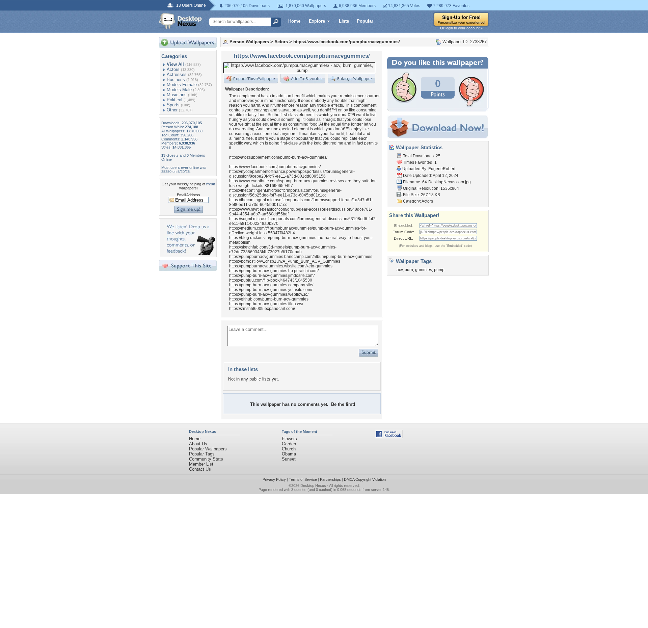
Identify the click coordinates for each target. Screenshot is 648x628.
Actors (173, 69)
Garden (289, 443)
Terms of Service (303, 479)
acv (400, 269)
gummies (423, 269)
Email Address (188, 195)
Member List (201, 464)
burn (409, 269)
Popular (365, 21)
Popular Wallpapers (208, 448)
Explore (317, 21)
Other (172, 109)
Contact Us (200, 469)
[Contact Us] (189, 253)
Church (289, 448)
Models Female (182, 84)
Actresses (177, 74)
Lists (344, 21)
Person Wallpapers (249, 41)
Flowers (289, 438)
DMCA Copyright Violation (365, 479)
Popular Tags (202, 453)
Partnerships (330, 479)
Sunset (289, 459)
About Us (198, 443)
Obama (289, 453)
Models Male (179, 89)
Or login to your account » (461, 28)
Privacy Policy (274, 479)
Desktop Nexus (313, 485)
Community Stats (206, 459)
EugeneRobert (441, 168)
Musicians (177, 94)
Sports (173, 104)
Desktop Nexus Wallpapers (180, 21)
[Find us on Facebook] (389, 436)
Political (174, 99)
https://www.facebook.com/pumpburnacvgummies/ (346, 41)
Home (294, 21)
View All (175, 64)
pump (439, 269)
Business (176, 79)
